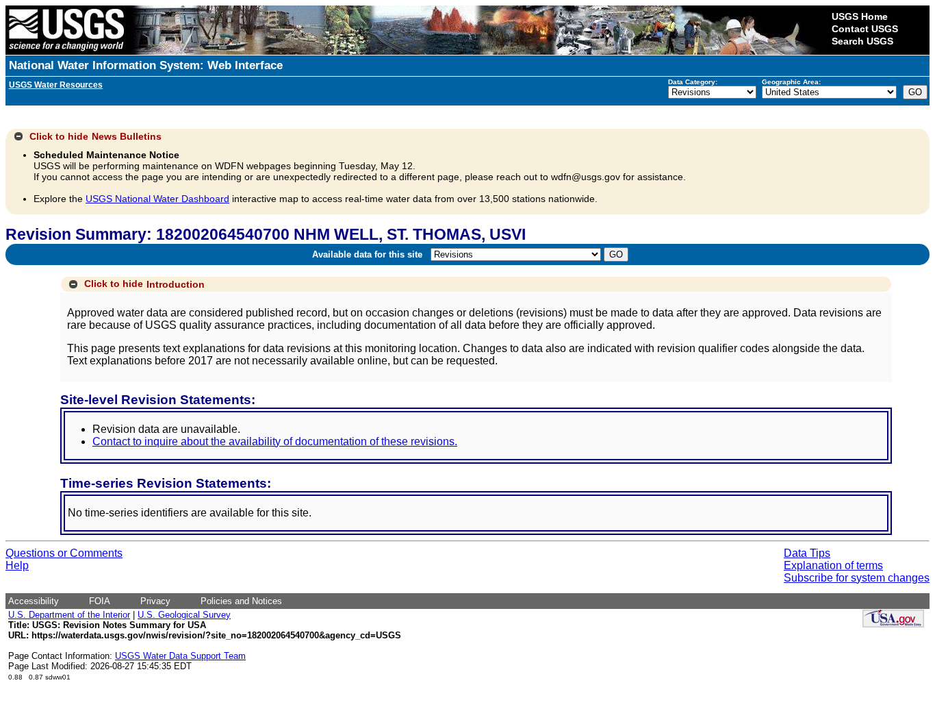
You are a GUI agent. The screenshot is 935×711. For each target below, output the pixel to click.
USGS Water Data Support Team (180, 656)
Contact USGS (865, 28)
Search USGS (862, 41)
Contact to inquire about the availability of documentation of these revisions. (274, 441)
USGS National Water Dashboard (157, 198)
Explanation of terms (833, 565)
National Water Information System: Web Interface (146, 65)
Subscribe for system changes (857, 578)
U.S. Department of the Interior (69, 615)
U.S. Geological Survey (184, 615)
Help (17, 565)
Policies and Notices (241, 601)
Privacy (155, 601)
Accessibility (33, 601)
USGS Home (860, 16)
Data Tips (807, 553)
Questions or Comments (64, 553)
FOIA (99, 601)
